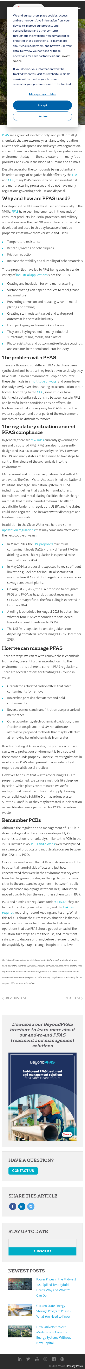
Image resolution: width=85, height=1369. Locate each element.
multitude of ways (44, 381)
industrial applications (32, 275)
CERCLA (60, 902)
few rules (37, 440)
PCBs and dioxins (43, 844)
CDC (11, 180)
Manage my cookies (42, 94)
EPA (74, 175)
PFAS (5, 135)
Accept (42, 105)
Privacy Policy (75, 1366)
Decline (42, 116)
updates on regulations (18, 530)
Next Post (73, 998)
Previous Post (15, 998)
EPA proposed (43, 544)
